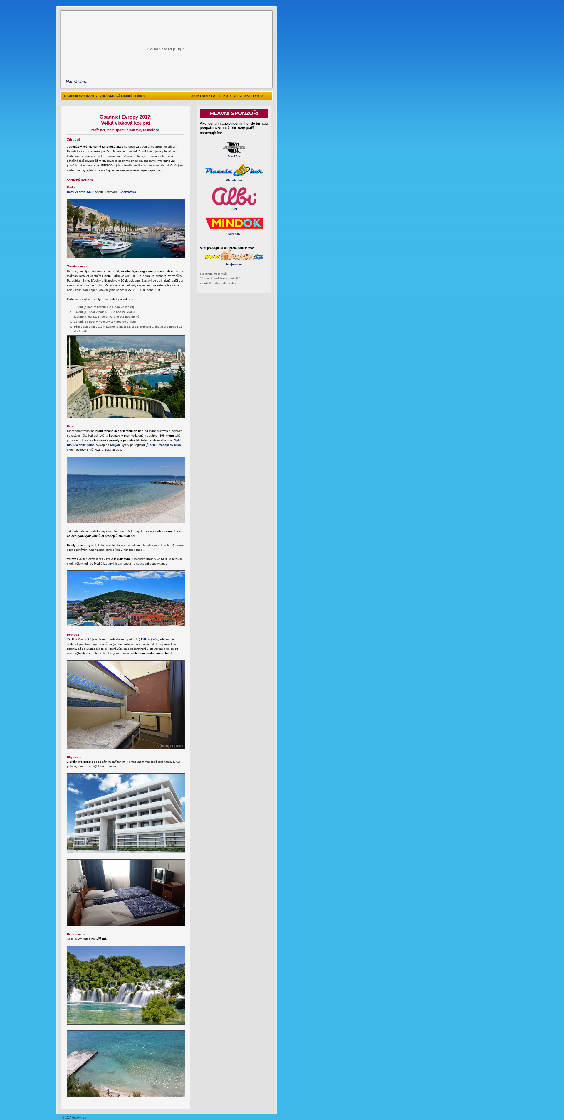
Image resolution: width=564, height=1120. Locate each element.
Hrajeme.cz (234, 264)
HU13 (227, 95)
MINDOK (234, 233)
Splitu (178, 440)
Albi (234, 208)
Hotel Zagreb (76, 191)
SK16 (195, 95)
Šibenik (152, 445)
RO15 (206, 95)
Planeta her (234, 180)
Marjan (115, 445)
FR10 (259, 95)
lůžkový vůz (149, 639)
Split (90, 191)
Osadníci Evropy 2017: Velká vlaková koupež (98, 95)
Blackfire (234, 156)
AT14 (217, 95)
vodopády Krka (170, 445)
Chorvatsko (128, 191)
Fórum (140, 95)
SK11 (248, 95)
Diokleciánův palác (81, 445)
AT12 (238, 95)
